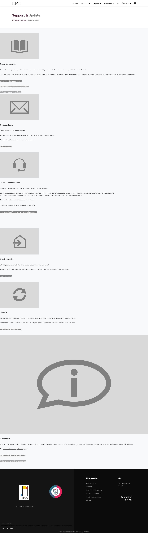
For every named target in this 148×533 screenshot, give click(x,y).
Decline (10, 529)
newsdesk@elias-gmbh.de (86, 444)
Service (96, 3)
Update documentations (11, 92)
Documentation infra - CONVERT (15, 86)
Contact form (6, 146)
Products (85, 3)
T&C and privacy (124, 483)
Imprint (120, 486)
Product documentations (11, 81)
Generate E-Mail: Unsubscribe (13, 461)
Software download (11, 329)
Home (75, 3)
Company (108, 3)
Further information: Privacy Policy (71, 532)
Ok (3, 529)
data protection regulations (13, 449)
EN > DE (127, 3)
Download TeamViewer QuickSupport (19, 212)
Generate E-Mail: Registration (13, 455)
